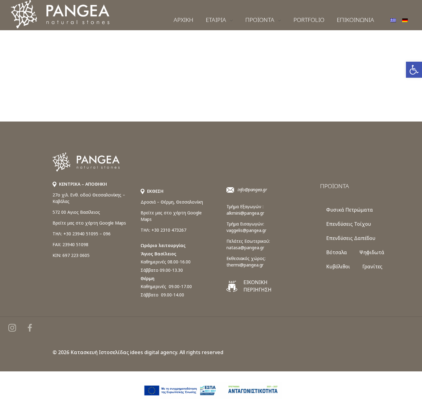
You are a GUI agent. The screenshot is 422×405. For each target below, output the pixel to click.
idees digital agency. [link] (154, 352)
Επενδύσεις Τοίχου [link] (348, 224)
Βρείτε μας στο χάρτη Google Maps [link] (89, 223)
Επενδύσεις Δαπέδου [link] (350, 238)
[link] (414, 70)
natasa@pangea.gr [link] (245, 247)
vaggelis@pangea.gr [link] (246, 230)
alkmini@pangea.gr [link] (245, 213)
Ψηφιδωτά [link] (371, 252)
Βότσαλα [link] (336, 252)
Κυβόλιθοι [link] (338, 266)
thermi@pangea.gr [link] (245, 265)
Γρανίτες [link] (372, 266)
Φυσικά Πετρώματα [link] (349, 209)
